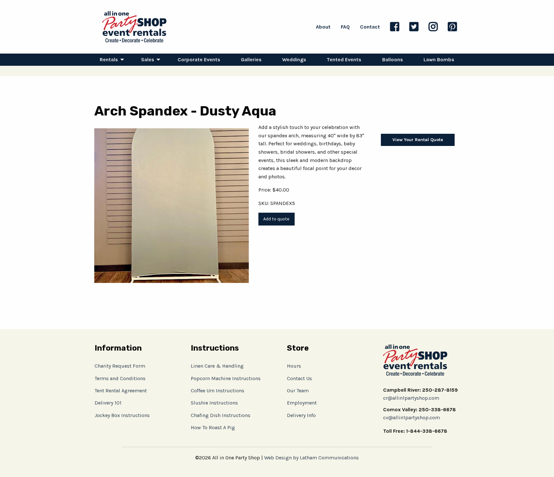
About (323, 27)
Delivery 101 (108, 403)
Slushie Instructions (214, 403)
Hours (294, 366)
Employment (302, 403)
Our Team (298, 391)
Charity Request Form (120, 366)
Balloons (392, 59)
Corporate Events (199, 59)
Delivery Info (301, 415)
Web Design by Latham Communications (311, 458)
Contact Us (299, 378)
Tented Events (344, 59)
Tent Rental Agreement (121, 391)
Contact (370, 27)
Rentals (109, 59)
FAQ (345, 27)
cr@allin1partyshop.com (411, 398)
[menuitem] (110, 60)
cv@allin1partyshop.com (411, 417)
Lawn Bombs (439, 59)
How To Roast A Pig (213, 427)
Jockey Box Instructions (122, 415)
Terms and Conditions (120, 378)
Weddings (294, 59)
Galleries (251, 59)
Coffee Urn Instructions (217, 391)
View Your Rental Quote (417, 139)
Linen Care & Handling (217, 366)
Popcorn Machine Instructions (226, 378)
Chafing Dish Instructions (220, 415)
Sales (147, 59)
